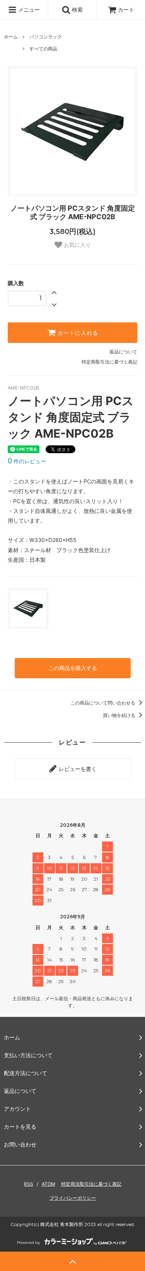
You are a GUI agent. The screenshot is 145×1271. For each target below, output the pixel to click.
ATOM (48, 1184)
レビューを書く (77, 768)
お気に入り (76, 245)
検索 (76, 9)
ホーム (11, 37)
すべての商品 (43, 49)
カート (126, 9)
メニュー (28, 9)
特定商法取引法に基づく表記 (91, 1184)
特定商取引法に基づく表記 (109, 362)
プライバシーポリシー (72, 1198)
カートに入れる (77, 332)
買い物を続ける (119, 715)
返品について (123, 352)
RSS (28, 1184)
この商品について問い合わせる (103, 703)
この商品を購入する (72, 668)
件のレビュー (27, 461)
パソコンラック (45, 37)
